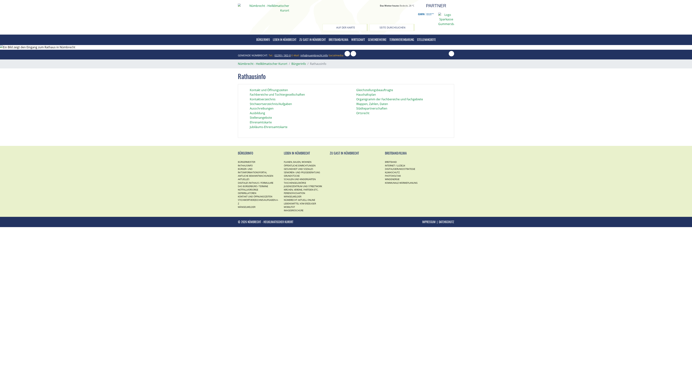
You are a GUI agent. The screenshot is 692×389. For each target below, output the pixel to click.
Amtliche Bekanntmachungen (255, 175)
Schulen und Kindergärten (300, 179)
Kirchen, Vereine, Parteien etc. (301, 189)
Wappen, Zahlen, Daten (372, 104)
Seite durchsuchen (392, 27)
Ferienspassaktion (294, 193)
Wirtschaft (358, 39)
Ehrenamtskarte (261, 122)
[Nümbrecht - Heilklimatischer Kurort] (263, 8)
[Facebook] (353, 55)
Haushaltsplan (366, 95)
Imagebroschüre (293, 210)
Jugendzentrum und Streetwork (303, 186)
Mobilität (289, 207)
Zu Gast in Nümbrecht (312, 39)
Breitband (391, 162)
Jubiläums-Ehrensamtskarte (268, 127)
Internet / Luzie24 (395, 165)
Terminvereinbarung (401, 39)
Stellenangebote (261, 118)
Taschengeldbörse (295, 182)
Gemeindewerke (377, 39)
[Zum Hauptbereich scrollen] (451, 55)
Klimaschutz (392, 172)
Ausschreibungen (262, 108)
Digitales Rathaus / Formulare (255, 182)
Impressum (429, 222)
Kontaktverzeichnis (263, 99)
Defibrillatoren (247, 193)
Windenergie (392, 179)
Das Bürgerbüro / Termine (253, 186)
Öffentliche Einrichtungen (300, 165)
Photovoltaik (393, 175)
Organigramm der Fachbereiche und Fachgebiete (389, 99)
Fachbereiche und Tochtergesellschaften (277, 95)
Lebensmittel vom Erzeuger (300, 203)
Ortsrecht (362, 113)
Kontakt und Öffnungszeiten (269, 90)
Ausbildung (257, 113)
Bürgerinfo (263, 39)
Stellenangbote (426, 39)
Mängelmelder (246, 207)
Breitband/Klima (338, 39)
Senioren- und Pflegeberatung (302, 172)
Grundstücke (292, 175)
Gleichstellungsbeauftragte (374, 90)
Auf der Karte (345, 27)
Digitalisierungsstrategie (400, 169)
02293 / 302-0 (282, 55)
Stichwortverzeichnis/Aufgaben (271, 104)
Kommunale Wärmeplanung (401, 182)
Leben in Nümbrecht (284, 39)
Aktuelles (243, 179)
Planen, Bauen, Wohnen (297, 162)
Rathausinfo (245, 165)
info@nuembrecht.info (314, 55)
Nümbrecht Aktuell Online (299, 200)
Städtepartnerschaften (371, 108)
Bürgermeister (246, 162)
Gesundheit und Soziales (298, 169)
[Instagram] (347, 55)
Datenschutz (446, 222)
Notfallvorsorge (248, 189)
